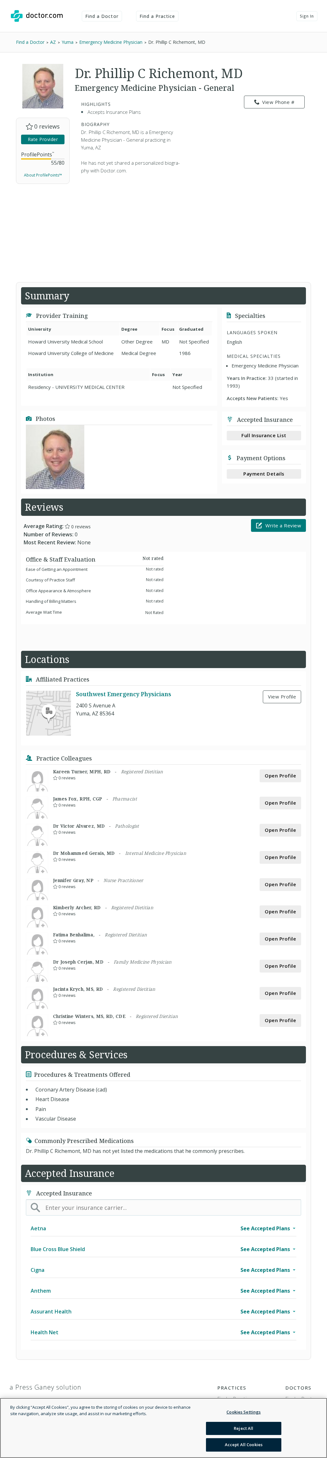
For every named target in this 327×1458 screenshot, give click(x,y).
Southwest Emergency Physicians (123, 694)
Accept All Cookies (243, 1444)
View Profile (282, 696)
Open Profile (280, 775)
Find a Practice (157, 16)
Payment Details (264, 473)
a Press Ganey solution (45, 1387)
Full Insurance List (263, 435)
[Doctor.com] (37, 16)
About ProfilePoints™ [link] (43, 175)
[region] (163, 1428)
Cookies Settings (243, 1412)
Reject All (243, 1428)
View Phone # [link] (278, 102)
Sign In (307, 16)
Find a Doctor (101, 16)
